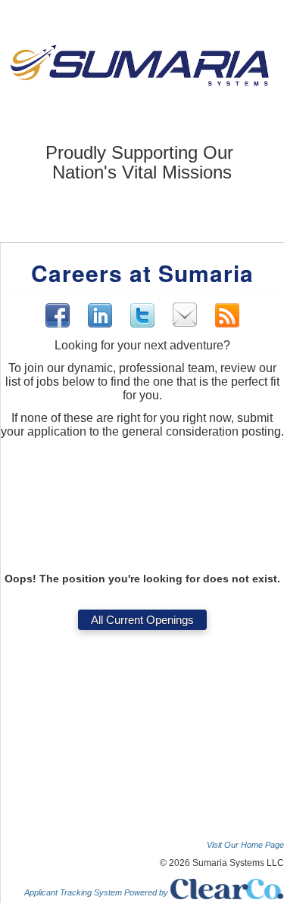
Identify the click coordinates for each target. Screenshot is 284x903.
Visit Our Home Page (245, 844)
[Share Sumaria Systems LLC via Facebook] (57, 315)
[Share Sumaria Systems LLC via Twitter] (142, 315)
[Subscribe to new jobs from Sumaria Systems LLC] (227, 315)
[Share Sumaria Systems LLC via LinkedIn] (100, 315)
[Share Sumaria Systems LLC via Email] (184, 314)
